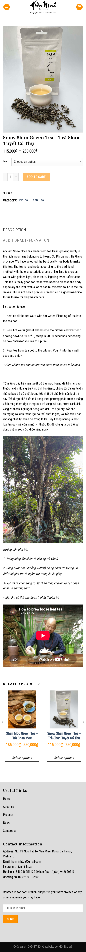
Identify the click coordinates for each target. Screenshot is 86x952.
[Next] (83, 729)
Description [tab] (14, 230)
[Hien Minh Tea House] (43, 7)
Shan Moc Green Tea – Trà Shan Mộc (22, 735)
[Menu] (6, 7)
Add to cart (36, 177)
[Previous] (3, 729)
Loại (5, 161)
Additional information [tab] (26, 240)
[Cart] (79, 7)
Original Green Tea (31, 200)
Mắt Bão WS (66, 946)
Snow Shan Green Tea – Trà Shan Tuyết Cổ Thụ (64, 735)
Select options (22, 758)
